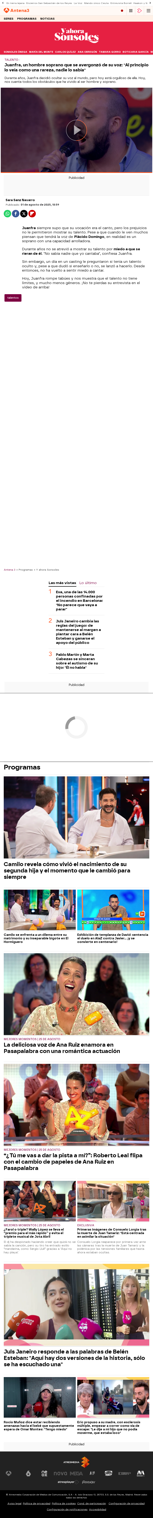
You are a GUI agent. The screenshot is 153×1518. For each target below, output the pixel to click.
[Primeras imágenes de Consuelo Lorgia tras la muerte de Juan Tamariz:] (113, 1201)
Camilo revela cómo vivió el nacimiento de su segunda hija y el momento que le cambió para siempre (67, 870)
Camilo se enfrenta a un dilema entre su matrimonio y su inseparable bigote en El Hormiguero (36, 938)
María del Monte (41, 52)
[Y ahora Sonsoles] (76, 47)
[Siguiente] (150, 3)
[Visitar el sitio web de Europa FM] (124, 1473)
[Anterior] (3, 3)
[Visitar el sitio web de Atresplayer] (68, 1482)
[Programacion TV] (131, 10)
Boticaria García (136, 52)
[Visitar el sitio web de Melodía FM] (140, 1473)
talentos (13, 297)
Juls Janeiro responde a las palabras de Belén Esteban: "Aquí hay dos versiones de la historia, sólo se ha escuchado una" (74, 1358)
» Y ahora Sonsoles (46, 569)
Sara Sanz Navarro (20, 200)
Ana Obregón (87, 52)
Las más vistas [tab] (62, 583)
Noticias (47, 18)
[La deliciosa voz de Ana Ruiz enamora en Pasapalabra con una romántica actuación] (76, 994)
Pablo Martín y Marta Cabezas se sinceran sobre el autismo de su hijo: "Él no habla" (77, 661)
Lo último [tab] (88, 583)
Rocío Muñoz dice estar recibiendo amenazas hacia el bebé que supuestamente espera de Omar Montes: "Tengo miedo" (39, 1425)
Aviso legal (14, 1503)
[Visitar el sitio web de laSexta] (28, 1473)
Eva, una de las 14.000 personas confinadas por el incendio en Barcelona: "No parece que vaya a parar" (79, 600)
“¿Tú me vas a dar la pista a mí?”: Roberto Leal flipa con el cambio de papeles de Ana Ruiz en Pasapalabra (73, 1161)
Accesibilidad (97, 1509)
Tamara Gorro (110, 52)
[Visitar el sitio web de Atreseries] (92, 1473)
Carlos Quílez (65, 52)
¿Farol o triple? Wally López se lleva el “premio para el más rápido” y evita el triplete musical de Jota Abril (34, 1233)
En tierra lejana (15, 3)
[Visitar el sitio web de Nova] (60, 1473)
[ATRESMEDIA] (76, 1462)
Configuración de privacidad (127, 1503)
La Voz (78, 3)
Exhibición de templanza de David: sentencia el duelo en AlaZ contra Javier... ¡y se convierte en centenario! (112, 938)
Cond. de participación (91, 1503)
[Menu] (148, 10)
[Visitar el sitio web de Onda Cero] (108, 1473)
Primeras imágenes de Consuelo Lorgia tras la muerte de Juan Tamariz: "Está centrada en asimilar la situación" (111, 1233)
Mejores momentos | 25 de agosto (32, 1039)
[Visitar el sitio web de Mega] (76, 1473)
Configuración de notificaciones (67, 1509)
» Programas (24, 569)
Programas (27, 18)
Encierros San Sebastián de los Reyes (49, 3)
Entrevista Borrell (121, 3)
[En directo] (122, 10)
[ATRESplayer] (139, 10)
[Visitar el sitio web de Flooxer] (88, 1482)
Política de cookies (64, 1503)
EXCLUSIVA (85, 1225)
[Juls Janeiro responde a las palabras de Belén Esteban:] (76, 1305)
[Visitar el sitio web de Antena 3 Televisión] (12, 1473)
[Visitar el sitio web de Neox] (44, 1473)
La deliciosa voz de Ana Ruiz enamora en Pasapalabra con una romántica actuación (62, 1048)
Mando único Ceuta (96, 3)
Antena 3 (9, 569)
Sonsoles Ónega (15, 52)
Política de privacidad (36, 1503)
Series (8, 18)
